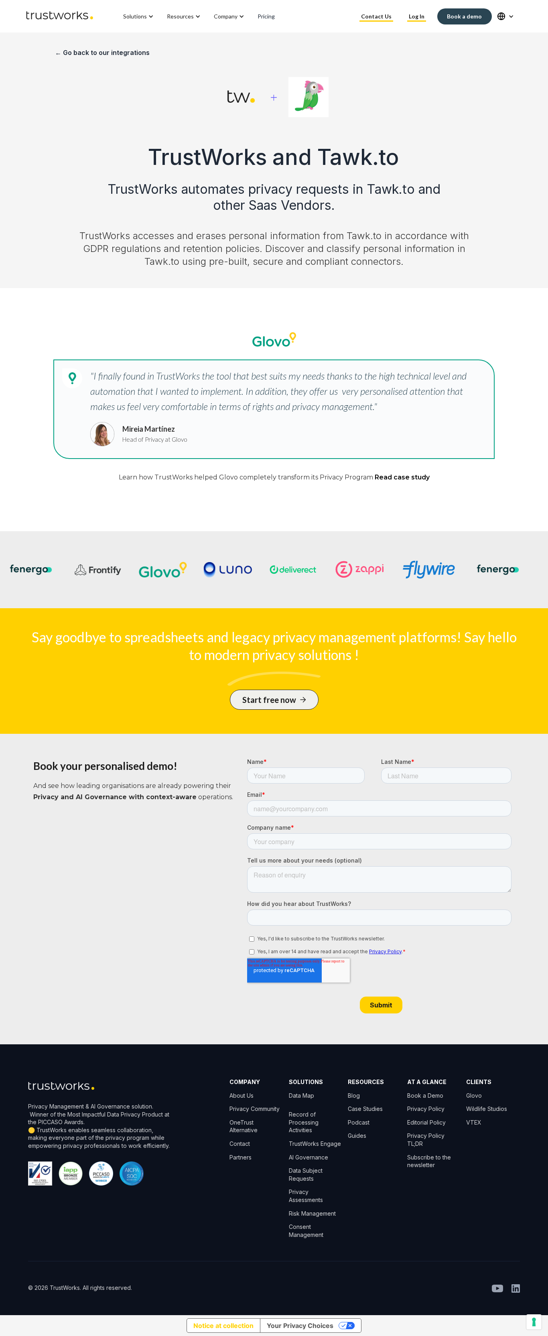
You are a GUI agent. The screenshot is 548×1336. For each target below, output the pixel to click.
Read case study (402, 477)
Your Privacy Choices (300, 1326)
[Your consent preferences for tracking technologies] (534, 1322)
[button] (139, 16)
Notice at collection (223, 1326)
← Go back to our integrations (102, 53)
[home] (59, 16)
